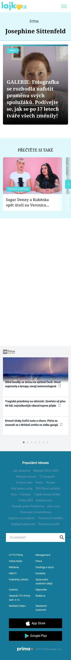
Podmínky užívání (18, 579)
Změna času (24, 482)
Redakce (40, 595)
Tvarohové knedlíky (50, 518)
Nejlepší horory (26, 476)
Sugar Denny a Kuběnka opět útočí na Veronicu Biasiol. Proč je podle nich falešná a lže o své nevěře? (29, 202)
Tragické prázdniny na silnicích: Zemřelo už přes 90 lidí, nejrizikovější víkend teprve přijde (35, 403)
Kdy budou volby (22, 488)
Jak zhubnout (21, 470)
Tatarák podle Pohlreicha (27, 506)
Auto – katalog (21, 494)
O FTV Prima (16, 554)
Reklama (14, 567)
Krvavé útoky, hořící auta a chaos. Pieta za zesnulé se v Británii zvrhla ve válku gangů (32, 422)
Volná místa (15, 561)
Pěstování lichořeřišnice (35, 512)
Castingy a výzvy (45, 567)
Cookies (13, 589)
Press (39, 561)
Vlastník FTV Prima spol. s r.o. (19, 597)
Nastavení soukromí (41, 607)
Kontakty (40, 573)
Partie (39, 482)
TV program (47, 476)
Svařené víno (44, 500)
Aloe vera (53, 506)
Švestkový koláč (49, 524)
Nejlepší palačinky (23, 524)
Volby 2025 (25, 500)
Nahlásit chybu (17, 605)
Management (43, 554)
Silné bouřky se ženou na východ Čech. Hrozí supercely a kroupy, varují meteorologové (33, 384)
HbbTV (13, 573)
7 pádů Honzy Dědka (47, 494)
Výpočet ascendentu (21, 518)
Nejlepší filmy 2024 (45, 470)
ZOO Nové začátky (48, 488)
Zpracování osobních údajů (44, 581)
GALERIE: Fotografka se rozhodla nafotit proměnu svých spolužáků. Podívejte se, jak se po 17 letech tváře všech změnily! (33, 99)
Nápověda (41, 589)
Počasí (50, 482)
